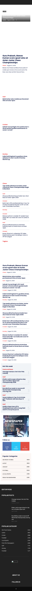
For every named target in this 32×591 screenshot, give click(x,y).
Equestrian (9, 259)
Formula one (7, 266)
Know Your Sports (13, 286)
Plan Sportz (16, 297)
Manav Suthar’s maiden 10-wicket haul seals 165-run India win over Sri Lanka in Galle (16, 217)
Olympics (14, 293)
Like (7, 442)
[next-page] (28, 48)
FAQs (20, 261)
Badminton (20, 245)
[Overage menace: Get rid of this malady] (6, 501)
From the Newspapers (24, 266)
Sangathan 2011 (19, 304)
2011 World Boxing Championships (15, 241)
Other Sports (15, 295)
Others (21, 295)
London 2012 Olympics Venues (22, 288)
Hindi (28, 268)
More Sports (9, 290)
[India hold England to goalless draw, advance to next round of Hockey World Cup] (16, 142)
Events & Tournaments (24, 259)
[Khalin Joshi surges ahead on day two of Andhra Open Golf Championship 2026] (6, 510)
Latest (20, 286)
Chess (4, 11)
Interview (27, 281)
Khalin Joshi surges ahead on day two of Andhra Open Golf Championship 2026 (14, 380)
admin (4, 20)
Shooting (21, 306)
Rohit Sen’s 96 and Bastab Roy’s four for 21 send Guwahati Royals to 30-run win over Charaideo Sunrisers (16, 204)
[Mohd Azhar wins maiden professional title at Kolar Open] (16, 85)
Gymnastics (22, 268)
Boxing (17, 250)
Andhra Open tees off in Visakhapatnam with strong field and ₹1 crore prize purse (14, 408)
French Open (15, 266)
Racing (10, 302)
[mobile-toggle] (3, 2)
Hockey (5, 154)
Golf (4, 96)
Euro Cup (15, 259)
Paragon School (8, 297)
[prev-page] (24, 48)
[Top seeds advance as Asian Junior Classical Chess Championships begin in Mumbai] (16, 172)
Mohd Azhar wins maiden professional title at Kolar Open (16, 99)
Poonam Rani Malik (25, 297)
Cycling (12, 257)
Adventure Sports (12, 243)
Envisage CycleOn (25, 257)
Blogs (13, 250)
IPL (13, 284)
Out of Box (27, 295)
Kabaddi (27, 284)
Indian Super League (11, 281)
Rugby (13, 304)
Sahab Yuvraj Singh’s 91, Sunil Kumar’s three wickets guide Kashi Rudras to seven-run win (16, 128)
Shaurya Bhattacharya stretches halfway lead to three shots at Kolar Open (15, 226)
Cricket (5, 124)
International (20, 281)
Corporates (11, 254)
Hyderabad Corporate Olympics (22, 272)
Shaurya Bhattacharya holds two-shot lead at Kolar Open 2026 (16, 196)
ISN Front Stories (20, 284)
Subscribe (24, 442)
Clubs (28, 252)
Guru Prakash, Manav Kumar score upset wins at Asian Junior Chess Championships (14, 16)
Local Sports (26, 286)
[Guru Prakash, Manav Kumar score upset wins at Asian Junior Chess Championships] (16, 40)
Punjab (27, 299)
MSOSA (23, 290)
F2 (15, 261)
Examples (11, 261)
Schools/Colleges (13, 306)
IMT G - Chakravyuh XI (12, 277)
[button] (29, 2)
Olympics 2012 (21, 293)
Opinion (27, 293)
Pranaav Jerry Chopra (10, 299)
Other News (7, 295)
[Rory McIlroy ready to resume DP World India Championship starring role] (6, 518)
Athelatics (27, 243)
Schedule (27, 304)
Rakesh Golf (26, 302)
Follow (16, 442)
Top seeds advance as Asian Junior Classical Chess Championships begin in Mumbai (16, 187)
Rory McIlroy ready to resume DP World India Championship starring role (14, 389)
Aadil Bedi (27, 241)
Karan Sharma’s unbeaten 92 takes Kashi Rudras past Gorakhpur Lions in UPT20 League (15, 235)
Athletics (8, 245)
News (28, 290)
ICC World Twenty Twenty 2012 (22, 275)
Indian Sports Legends (24, 277)
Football (10, 263)
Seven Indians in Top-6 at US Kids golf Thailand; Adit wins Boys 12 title (14, 398)
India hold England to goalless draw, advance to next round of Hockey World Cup (15, 157)
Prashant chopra (20, 299)
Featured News (26, 261)
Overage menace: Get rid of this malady (13, 372)
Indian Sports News (14, 279)
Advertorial (20, 243)
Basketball (14, 248)
